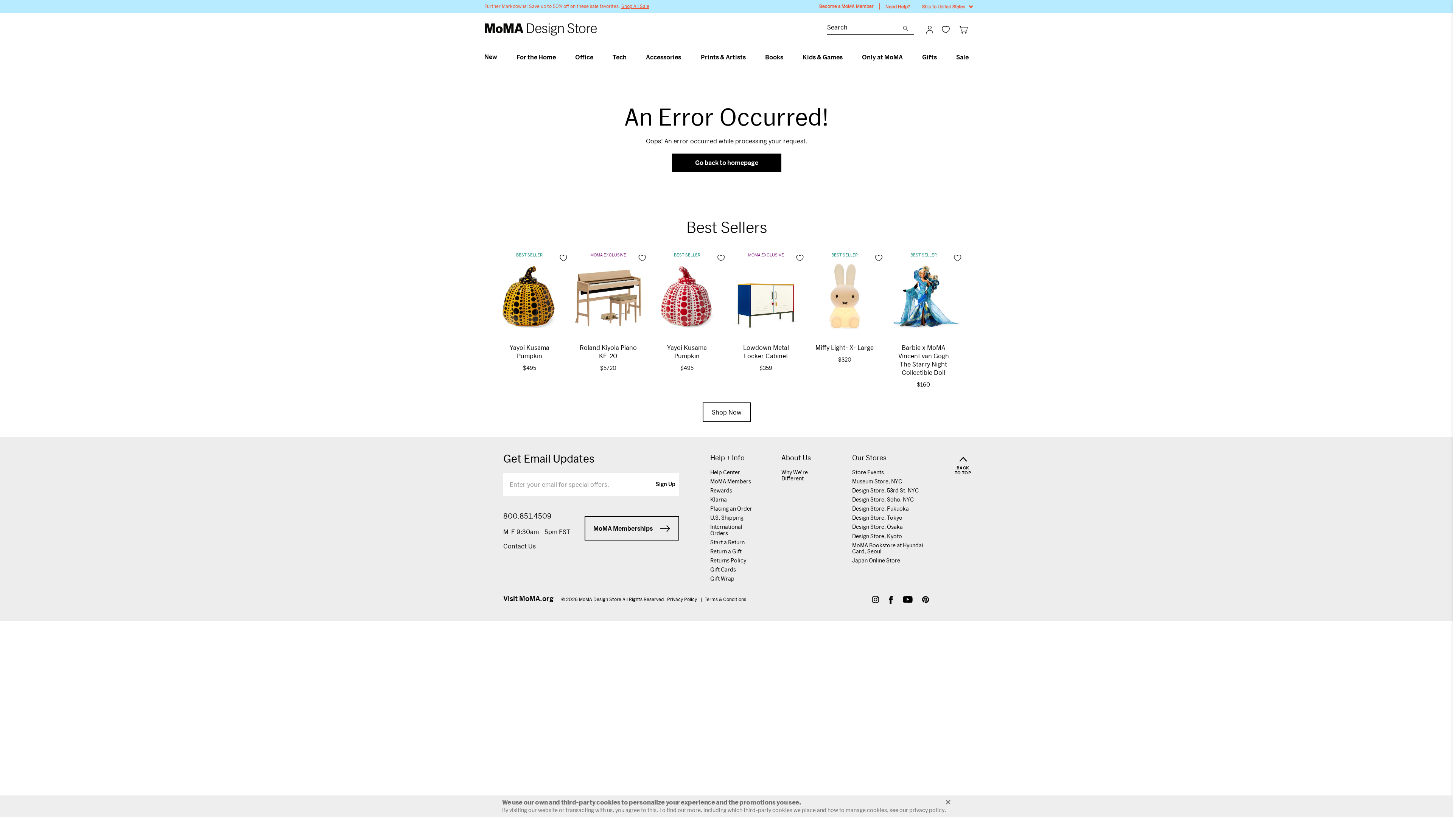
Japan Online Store (876, 560)
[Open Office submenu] (596, 57)
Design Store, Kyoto (877, 536)
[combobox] (865, 28)
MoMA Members (730, 481)
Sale (962, 57)
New (490, 56)
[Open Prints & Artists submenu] (749, 57)
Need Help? (897, 6)
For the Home (536, 57)
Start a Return (727, 542)
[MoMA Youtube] (907, 600)
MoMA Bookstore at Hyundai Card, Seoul (887, 548)
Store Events (868, 472)
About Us (796, 458)
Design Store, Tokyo (877, 517)
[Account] (930, 29)
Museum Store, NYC (877, 481)
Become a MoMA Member (846, 6)
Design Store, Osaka (877, 526)
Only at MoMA (882, 57)
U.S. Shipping (727, 517)
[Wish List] (945, 29)
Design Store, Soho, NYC (883, 499)
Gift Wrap (722, 578)
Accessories (663, 57)
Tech (620, 57)
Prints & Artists (723, 57)
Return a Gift (726, 551)
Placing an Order (731, 508)
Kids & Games (823, 57)
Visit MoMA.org (528, 598)
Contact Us (519, 546)
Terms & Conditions (725, 599)
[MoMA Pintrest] (926, 600)
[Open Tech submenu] (629, 57)
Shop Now (727, 412)
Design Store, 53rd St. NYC (885, 490)
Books (774, 57)
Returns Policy (728, 560)
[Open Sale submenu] (971, 57)
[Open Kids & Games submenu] (845, 57)
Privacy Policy (682, 599)
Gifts (929, 57)
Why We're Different (794, 475)
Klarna (718, 499)
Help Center (725, 472)
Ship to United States (943, 6)
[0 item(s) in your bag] (963, 29)
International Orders (726, 529)
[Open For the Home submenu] (559, 57)
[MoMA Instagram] (875, 600)
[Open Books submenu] (786, 57)
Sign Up (665, 484)
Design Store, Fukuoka (880, 508)
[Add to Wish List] (563, 258)
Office (584, 57)
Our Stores (869, 458)
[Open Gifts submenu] (940, 57)
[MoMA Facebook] (890, 600)
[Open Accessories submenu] (684, 57)
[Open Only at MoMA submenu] (906, 57)
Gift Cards (723, 569)
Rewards (721, 490)
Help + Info (727, 458)
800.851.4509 (527, 516)
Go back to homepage (726, 162)
